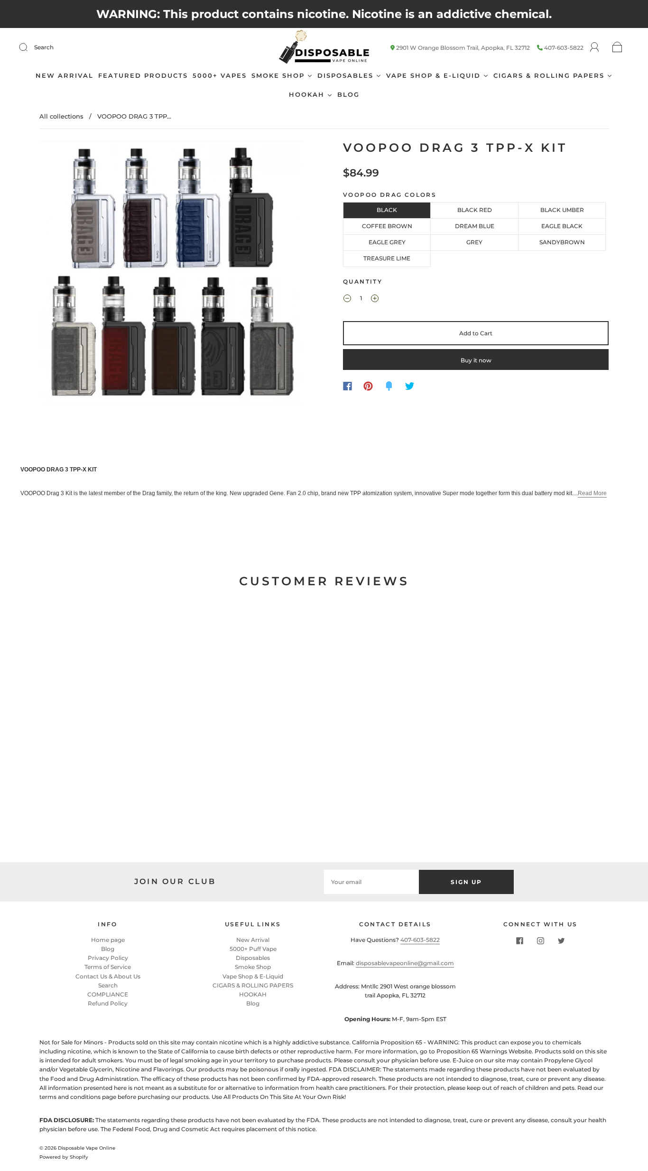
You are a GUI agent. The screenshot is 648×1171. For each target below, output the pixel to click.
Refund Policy (108, 1003)
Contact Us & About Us (107, 976)
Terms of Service (107, 966)
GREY (474, 242)
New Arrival (252, 939)
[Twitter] (409, 386)
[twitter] (561, 941)
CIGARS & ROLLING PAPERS (253, 985)
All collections (61, 116)
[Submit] (29, 47)
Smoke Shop (253, 966)
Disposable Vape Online (86, 1148)
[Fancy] (389, 386)
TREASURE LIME (386, 258)
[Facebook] (347, 386)
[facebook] (519, 941)
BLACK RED (474, 209)
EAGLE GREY (387, 242)
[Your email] (371, 882)
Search (44, 47)
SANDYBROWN (562, 242)
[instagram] (540, 941)
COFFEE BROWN (387, 226)
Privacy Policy (108, 957)
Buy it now (476, 360)
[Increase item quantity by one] (374, 299)
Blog (107, 948)
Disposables (253, 957)
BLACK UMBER (562, 209)
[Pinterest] (368, 386)
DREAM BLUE (474, 226)
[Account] (594, 47)
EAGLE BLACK (562, 226)
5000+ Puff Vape (253, 948)
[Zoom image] (172, 274)
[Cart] (617, 47)
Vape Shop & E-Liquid (252, 976)
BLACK (387, 209)
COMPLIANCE (107, 994)
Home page (108, 939)
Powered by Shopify (63, 1157)
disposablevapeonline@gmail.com (405, 963)
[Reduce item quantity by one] (347, 299)
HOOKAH (253, 994)
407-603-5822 (563, 47)
